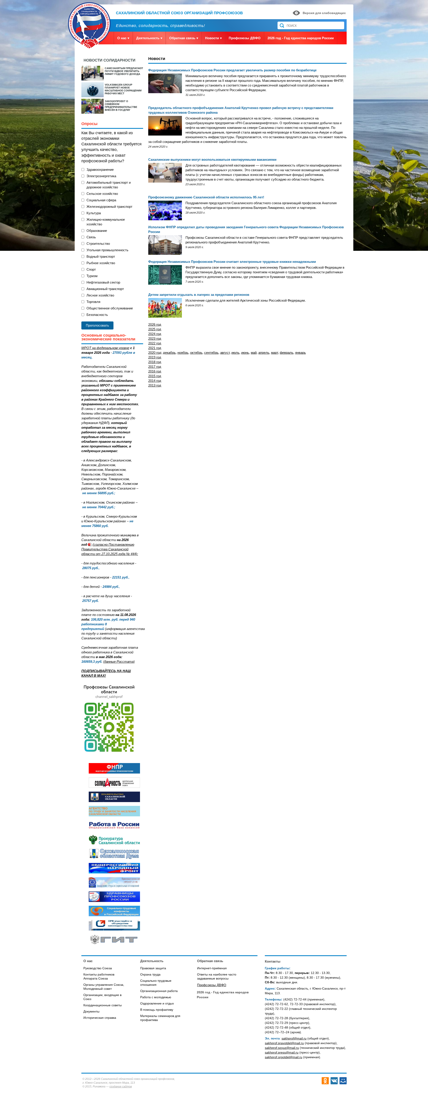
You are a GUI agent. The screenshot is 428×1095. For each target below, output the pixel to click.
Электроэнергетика (101, 176)
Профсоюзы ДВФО (245, 38)
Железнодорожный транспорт (109, 206)
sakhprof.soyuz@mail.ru (282, 1048)
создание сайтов (120, 1086)
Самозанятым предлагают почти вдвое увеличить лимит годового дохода (124, 71)
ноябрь (182, 352)
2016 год (154, 371)
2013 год (154, 385)
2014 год (154, 381)
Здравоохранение (100, 169)
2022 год (154, 343)
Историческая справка (99, 1017)
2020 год (155, 352)
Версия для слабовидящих (324, 13)
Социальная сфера (101, 200)
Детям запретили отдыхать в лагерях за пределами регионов (198, 294)
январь (300, 352)
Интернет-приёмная (212, 968)
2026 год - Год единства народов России (301, 38)
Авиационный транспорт (105, 289)
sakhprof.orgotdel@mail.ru (283, 1057)
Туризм (91, 276)
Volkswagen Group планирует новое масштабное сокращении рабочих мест (123, 89)
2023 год (154, 338)
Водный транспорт (100, 256)
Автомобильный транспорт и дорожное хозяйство (108, 185)
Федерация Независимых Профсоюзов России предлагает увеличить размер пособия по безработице (232, 70)
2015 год (154, 376)
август (225, 352)
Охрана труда (150, 974)
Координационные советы (102, 1005)
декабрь (169, 352)
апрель (263, 352)
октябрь (196, 352)
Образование (96, 231)
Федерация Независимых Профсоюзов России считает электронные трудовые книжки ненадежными (232, 261)
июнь (245, 352)
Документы (91, 1011)
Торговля (93, 302)
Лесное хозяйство (100, 295)
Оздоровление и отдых (157, 1003)
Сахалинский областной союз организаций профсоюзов (179, 13)
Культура (93, 213)
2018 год (154, 362)
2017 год (154, 366)
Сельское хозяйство (102, 194)
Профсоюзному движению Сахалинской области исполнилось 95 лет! (206, 197)
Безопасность (97, 315)
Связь (91, 237)
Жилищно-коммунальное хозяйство (105, 222)
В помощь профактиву (156, 1009)
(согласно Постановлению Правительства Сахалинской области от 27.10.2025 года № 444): (109, 549)
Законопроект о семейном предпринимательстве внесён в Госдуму (121, 105)
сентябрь (211, 352)
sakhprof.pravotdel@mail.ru (284, 1043)
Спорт (91, 269)
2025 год (154, 329)
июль (235, 352)
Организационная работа (159, 991)
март (274, 352)
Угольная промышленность (107, 250)
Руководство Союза (97, 968)
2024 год (154, 334)
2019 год (154, 357)
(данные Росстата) (119, 661)
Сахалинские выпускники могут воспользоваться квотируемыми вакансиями (212, 159)
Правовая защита (153, 968)
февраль (286, 352)
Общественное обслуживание (109, 308)
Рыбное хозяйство (100, 263)
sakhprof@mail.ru (294, 1038)
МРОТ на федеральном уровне (105, 348)
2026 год (154, 324)
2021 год (154, 348)
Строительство (98, 243)
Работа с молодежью (155, 997)
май (254, 352)
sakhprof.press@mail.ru (281, 1052)
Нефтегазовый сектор (103, 282)
